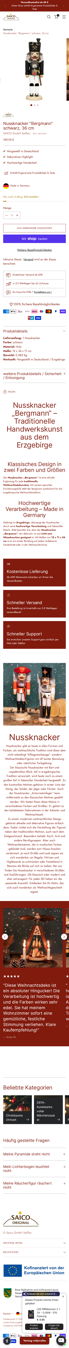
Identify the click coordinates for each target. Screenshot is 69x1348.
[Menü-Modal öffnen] (64, 16)
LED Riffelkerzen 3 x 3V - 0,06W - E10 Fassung (48, 1313)
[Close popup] (63, 1297)
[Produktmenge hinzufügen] (17, 215)
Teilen (11, 391)
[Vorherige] (5, 5)
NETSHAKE (19, 1325)
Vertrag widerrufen (34, 1340)
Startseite (8, 29)
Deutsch (7, 1313)
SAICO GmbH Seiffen (16, 133)
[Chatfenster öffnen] (61, 1341)
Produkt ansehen (34, 1326)
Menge (7, 208)
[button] (7, 1341)
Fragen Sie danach (54, 1326)
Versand (28, 259)
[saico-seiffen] (11, 16)
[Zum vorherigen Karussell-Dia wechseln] (5, 937)
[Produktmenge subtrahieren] (6, 215)
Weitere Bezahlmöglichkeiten (34, 250)
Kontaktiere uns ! (43, 292)
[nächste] (64, 5)
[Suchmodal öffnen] (48, 16)
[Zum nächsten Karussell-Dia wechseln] (64, 937)
